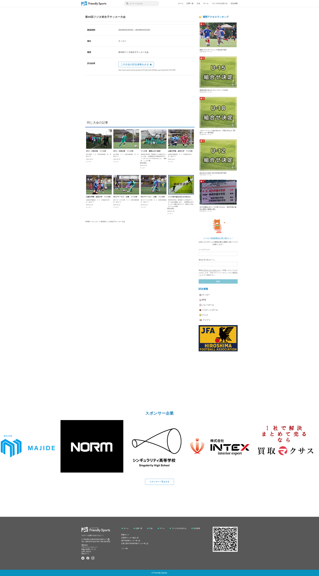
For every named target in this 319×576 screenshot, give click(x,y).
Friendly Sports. (160, 573)
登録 (218, 281)
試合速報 (234, 3)
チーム (206, 3)
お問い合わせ (86, 551)
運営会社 (84, 545)
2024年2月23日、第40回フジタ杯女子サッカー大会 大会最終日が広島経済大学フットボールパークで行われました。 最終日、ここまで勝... (154, 157)
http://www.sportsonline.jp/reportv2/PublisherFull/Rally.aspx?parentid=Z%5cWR (146, 70)
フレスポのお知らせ (220, 3)
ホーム (180, 3)
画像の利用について (88, 549)
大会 (198, 3)
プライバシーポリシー (211, 270)
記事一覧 (190, 3)
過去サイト (85, 554)
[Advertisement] (140, 98)
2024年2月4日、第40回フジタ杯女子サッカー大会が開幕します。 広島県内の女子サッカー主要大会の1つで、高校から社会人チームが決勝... (181, 203)
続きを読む (143, 162)
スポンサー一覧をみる (159, 482)
